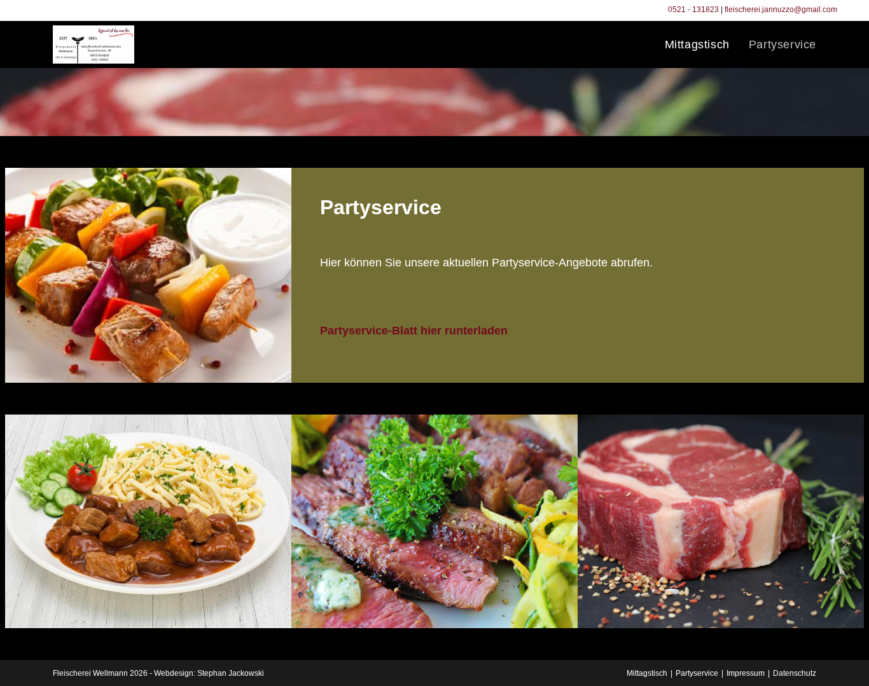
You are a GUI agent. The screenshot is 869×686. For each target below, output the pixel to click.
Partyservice (697, 673)
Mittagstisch (647, 673)
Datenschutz (794, 673)
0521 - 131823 (693, 9)
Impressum (745, 673)
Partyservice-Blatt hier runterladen (414, 330)
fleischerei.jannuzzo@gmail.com (781, 9)
